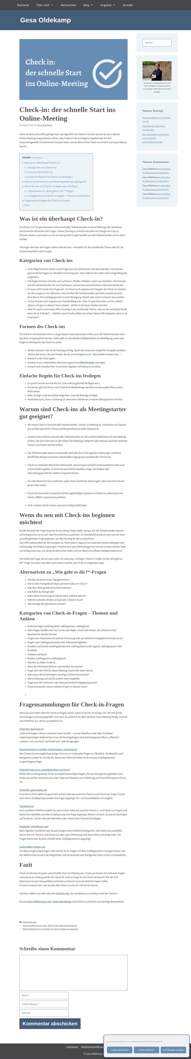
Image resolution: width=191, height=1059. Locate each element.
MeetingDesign (29, 922)
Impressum (72, 1047)
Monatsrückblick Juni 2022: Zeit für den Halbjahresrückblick (50, 925)
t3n (99, 733)
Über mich (42, 5)
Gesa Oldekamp (45, 20)
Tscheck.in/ (26, 806)
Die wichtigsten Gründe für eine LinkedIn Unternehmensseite (156, 138)
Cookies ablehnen (146, 1050)
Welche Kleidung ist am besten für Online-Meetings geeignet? (50, 929)
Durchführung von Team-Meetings (49, 901)
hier (158, 92)
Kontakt (128, 5)
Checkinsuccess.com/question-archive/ (44, 769)
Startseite (23, 5)
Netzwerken (68, 5)
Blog (86, 5)
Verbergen (37, 158)
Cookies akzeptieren (120, 1050)
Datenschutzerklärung (92, 1047)
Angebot (105, 5)
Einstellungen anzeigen (173, 1050)
